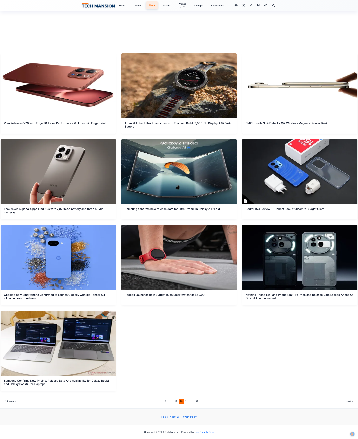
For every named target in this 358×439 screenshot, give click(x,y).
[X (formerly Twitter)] (244, 6)
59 (196, 401)
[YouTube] (236, 5)
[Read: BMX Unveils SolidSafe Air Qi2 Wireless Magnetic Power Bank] (299, 85)
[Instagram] (251, 6)
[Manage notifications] (352, 434)
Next (350, 401)
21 (186, 401)
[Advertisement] (179, 32)
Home (164, 416)
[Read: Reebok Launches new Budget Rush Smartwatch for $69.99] (179, 257)
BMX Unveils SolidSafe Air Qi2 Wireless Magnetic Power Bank (287, 123)
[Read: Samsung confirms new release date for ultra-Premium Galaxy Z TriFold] (179, 171)
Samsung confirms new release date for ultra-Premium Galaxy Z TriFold (172, 209)
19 (176, 401)
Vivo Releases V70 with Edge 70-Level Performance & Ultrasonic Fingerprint (55, 123)
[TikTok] (265, 5)
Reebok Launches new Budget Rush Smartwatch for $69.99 (165, 294)
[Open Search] (273, 5)
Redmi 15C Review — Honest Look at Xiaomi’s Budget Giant (285, 209)
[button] (179, 7)
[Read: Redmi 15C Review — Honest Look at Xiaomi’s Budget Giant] (299, 171)
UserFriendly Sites (204, 432)
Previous (10, 401)
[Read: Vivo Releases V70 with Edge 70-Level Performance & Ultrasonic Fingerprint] (58, 85)
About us (174, 416)
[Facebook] (258, 5)
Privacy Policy (189, 416)
